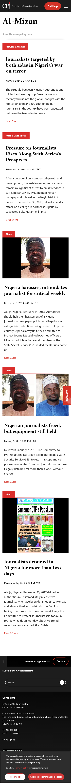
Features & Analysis (15, 46)
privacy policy (22, 768)
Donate (60, 661)
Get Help (53, 6)
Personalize (15, 777)
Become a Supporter (35, 661)
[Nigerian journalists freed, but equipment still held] (35, 395)
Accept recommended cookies (46, 777)
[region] (35, 767)
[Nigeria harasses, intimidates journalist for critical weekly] (35, 257)
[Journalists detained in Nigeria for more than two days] (35, 525)
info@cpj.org (8, 739)
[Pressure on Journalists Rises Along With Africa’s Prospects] (35, 182)
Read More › (12, 121)
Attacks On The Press (16, 135)
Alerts (9, 234)
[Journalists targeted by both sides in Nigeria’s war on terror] (35, 88)
